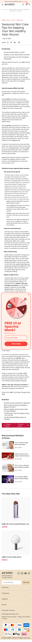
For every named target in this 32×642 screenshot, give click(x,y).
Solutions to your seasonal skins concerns (17, 55)
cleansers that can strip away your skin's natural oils (16, 368)
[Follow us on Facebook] (18, 573)
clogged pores (15, 140)
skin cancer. (20, 135)
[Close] (29, 294)
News (6, 9)
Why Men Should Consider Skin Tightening (17, 403)
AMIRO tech (6, 20)
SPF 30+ (18, 358)
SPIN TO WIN (16, 344)
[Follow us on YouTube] (25, 573)
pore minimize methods (18, 381)
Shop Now (25, 1)
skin (13, 20)
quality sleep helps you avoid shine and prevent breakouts (17, 265)
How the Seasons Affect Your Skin (14, 52)
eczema (4, 150)
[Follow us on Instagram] (22, 573)
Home (2, 9)
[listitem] (7, 42)
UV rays (15, 131)
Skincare (20, 20)
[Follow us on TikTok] (29, 573)
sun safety (25, 179)
